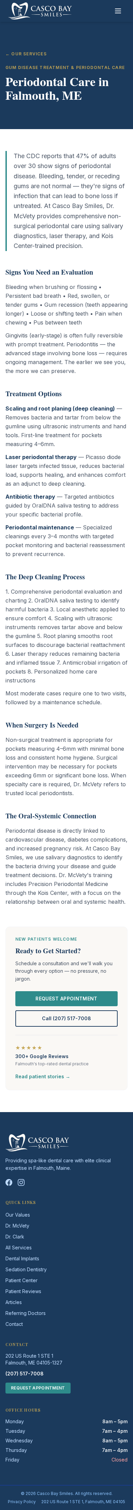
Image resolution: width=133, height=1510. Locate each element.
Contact (14, 1324)
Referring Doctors (25, 1313)
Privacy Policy (22, 1501)
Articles (13, 1302)
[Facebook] (8, 1182)
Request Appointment (66, 998)
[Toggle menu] (118, 11)
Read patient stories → (42, 1076)
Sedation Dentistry (26, 1269)
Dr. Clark (14, 1236)
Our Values (17, 1215)
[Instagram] (21, 1182)
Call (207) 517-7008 (66, 1018)
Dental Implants (22, 1258)
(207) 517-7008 (24, 1373)
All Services (18, 1247)
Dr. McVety (17, 1226)
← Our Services (26, 53)
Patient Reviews (23, 1291)
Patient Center (21, 1280)
